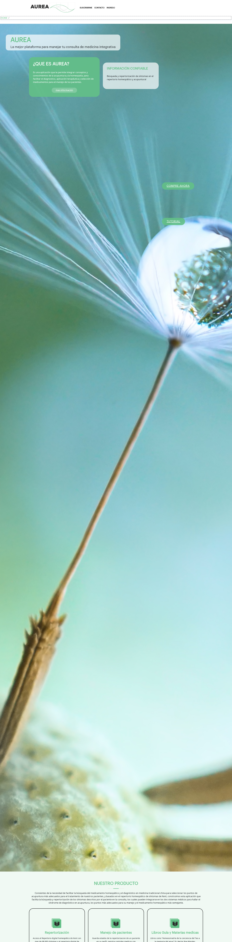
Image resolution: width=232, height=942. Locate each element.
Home (4, 17)
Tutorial (173, 221)
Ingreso (111, 8)
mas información (64, 90)
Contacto (99, 8)
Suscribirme (86, 8)
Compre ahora (178, 186)
